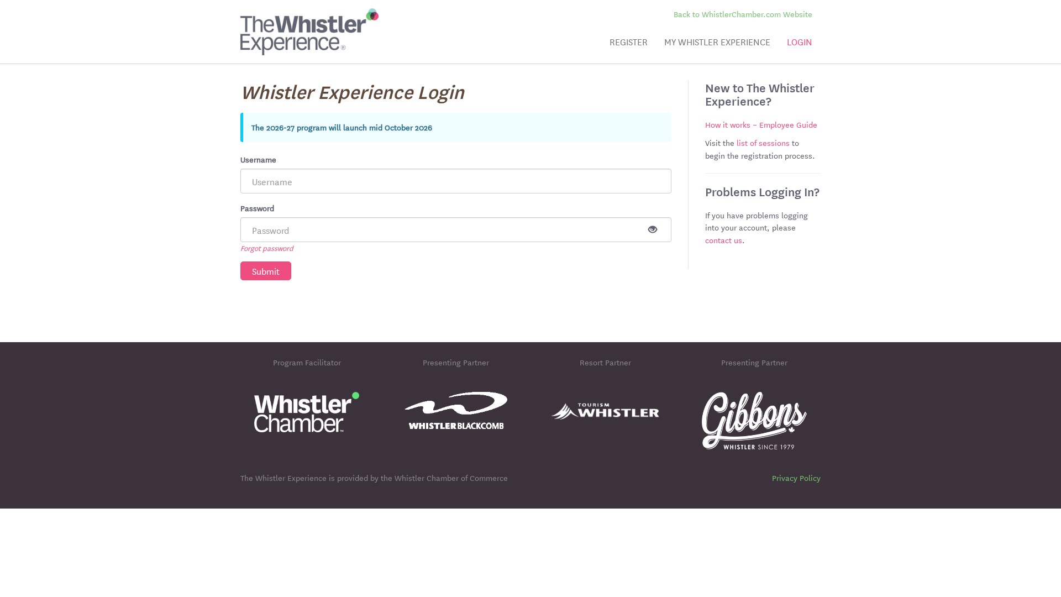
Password (257, 208)
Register (629, 41)
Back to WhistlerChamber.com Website (743, 14)
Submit (266, 270)
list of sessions (763, 143)
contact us (723, 240)
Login (799, 41)
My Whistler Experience (717, 41)
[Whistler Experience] (309, 22)
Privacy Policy (796, 478)
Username (258, 159)
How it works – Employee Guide (761, 124)
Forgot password (266, 247)
